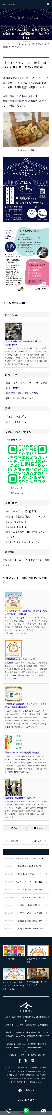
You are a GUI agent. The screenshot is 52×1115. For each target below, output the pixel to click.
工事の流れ (41, 1071)
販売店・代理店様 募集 (19, 1082)
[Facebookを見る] (19, 1061)
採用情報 (32, 1082)
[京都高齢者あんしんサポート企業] (38, 950)
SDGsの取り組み (9, 959)
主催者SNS (22, 101)
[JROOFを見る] (26, 1100)
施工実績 (12, 1071)
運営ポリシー (28, 1078)
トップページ (9, 1067)
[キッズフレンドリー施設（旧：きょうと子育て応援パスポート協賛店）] (14, 974)
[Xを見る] (26, 1061)
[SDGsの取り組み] (14, 950)
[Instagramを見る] (32, 1061)
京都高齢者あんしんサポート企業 (20, 659)
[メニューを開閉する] (47, 4)
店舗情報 (34, 1067)
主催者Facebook (14, 488)
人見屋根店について (22, 1067)
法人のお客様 (41, 1075)
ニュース (41, 1082)
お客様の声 (31, 1071)
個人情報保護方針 (15, 1078)
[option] (26, 968)
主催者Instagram (14, 493)
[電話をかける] (8, 1110)
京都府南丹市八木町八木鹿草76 (22, 393)
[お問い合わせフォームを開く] (43, 1110)
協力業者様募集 (40, 1078)
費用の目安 (21, 1071)
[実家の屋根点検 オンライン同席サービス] (38, 973)
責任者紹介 (43, 1067)
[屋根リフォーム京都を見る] (26, 1090)
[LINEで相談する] (26, 1110)
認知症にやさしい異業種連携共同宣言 (22, 753)
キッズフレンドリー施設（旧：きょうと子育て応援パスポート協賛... (14, 985)
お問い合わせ (13, 1075)
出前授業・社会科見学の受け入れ (20, 798)
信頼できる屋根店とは (27, 1075)
